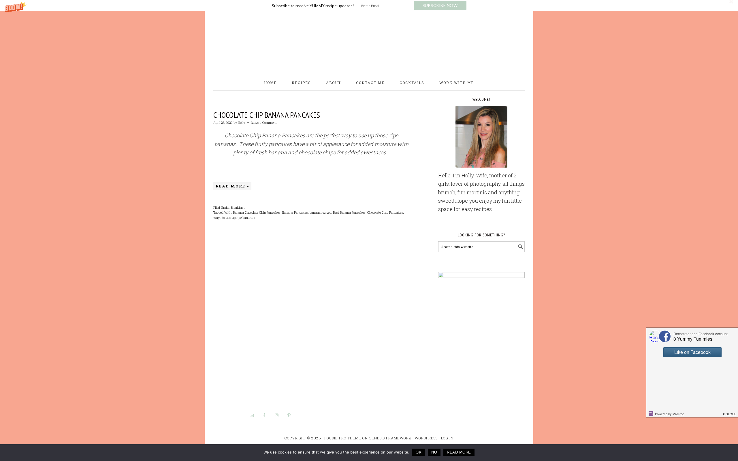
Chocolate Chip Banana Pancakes (266, 114)
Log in (447, 438)
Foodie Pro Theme (342, 438)
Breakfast (238, 207)
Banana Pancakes (295, 212)
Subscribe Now (440, 5)
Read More (459, 452)
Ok (418, 452)
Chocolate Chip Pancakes (385, 212)
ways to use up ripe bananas (234, 217)
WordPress (426, 438)
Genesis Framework (390, 438)
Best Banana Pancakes (349, 212)
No (434, 452)
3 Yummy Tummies (369, 40)
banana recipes (320, 212)
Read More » (232, 186)
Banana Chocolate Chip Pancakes (256, 212)
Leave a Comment (264, 122)
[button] (369, 5)
